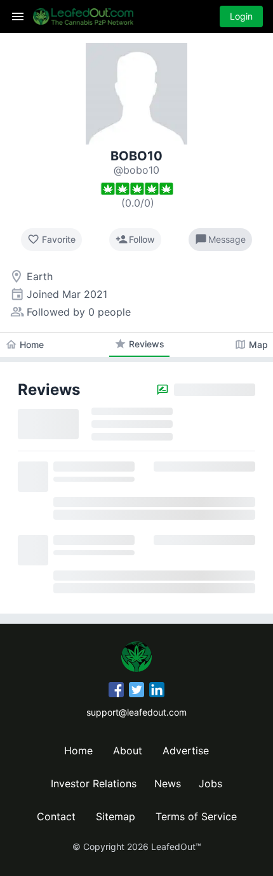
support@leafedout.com (136, 712)
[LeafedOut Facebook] (116, 691)
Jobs (210, 783)
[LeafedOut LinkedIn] (156, 691)
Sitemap (115, 816)
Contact (56, 816)
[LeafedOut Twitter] (136, 691)
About (127, 750)
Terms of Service (196, 816)
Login (241, 16)
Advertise (186, 750)
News (167, 783)
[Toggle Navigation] (17, 16)
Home (78, 750)
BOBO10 (136, 156)
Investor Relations (93, 783)
